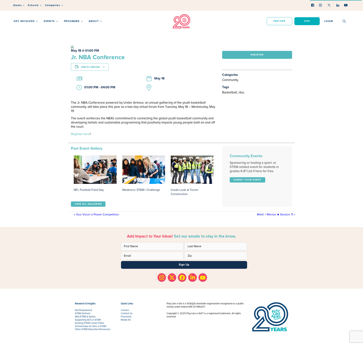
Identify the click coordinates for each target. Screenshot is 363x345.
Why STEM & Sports (85, 316)
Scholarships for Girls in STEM (90, 326)
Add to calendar (90, 67)
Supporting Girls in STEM (88, 320)
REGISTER (257, 55)
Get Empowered (83, 310)
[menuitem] (19, 5)
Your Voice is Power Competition (96, 214)
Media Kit (126, 320)
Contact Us (127, 313)
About (94, 21)
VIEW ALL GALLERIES (88, 204)
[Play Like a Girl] (181, 21)
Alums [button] (17, 5)
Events (49, 21)
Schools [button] (33, 5)
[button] (312, 5)
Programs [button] (72, 21)
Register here (80, 134)
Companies (52, 5)
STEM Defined (82, 313)
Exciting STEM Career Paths (89, 323)
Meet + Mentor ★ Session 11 (276, 214)
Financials (126, 316)
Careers (125, 310)
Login (328, 21)
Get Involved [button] (24, 21)
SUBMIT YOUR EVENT (247, 180)
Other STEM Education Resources (92, 329)
